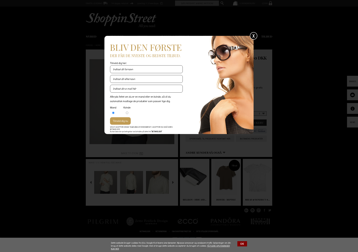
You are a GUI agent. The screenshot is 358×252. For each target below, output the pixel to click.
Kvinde (127, 107)
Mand (113, 107)
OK (242, 243)
